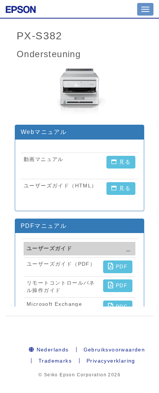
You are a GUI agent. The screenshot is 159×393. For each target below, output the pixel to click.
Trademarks (55, 361)
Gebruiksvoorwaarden (114, 350)
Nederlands (51, 350)
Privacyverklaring (111, 361)
